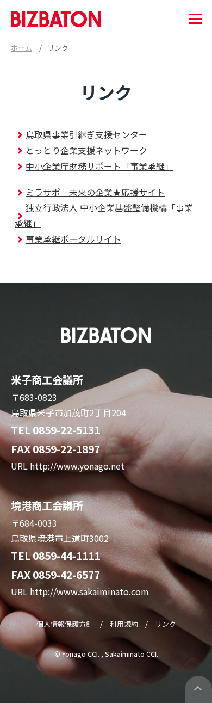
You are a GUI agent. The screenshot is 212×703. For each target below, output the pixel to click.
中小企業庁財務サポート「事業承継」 (99, 165)
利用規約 (124, 624)
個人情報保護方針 (64, 624)
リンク (165, 624)
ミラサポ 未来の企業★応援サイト (95, 192)
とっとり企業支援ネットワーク (86, 150)
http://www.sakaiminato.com (89, 591)
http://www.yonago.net (77, 465)
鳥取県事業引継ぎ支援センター (86, 134)
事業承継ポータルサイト (73, 238)
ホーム (21, 47)
